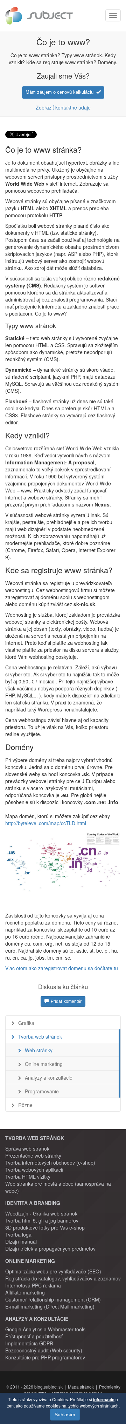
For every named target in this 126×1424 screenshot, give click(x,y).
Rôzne (25, 1104)
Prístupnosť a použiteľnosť (34, 1336)
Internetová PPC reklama (33, 1285)
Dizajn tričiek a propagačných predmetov (50, 1248)
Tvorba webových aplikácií (34, 1169)
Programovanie (42, 1091)
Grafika (26, 1022)
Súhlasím (65, 1414)
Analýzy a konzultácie (48, 1077)
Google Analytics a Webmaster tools (45, 1329)
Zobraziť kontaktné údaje (63, 107)
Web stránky (38, 1050)
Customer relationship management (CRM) (53, 1299)
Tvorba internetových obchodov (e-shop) (50, 1162)
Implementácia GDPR (29, 1343)
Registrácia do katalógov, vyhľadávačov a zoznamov (63, 1278)
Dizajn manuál (21, 1241)
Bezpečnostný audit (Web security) (43, 1350)
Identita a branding (32, 1202)
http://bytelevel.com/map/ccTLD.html (45, 823)
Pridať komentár (65, 1001)
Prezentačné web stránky (33, 1155)
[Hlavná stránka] (39, 16)
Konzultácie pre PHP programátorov (45, 1357)
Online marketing (44, 1063)
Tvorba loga (18, 1234)
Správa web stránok (27, 1148)
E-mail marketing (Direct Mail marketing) (49, 1306)
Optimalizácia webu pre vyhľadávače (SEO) (53, 1271)
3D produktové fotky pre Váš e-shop (45, 1227)
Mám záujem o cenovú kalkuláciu (61, 92)
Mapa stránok (81, 1387)
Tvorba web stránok (40, 1036)
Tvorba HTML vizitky (27, 1176)
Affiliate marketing (25, 1292)
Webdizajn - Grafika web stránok (41, 1213)
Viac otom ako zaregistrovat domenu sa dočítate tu (61, 968)
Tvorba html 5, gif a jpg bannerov (41, 1220)
